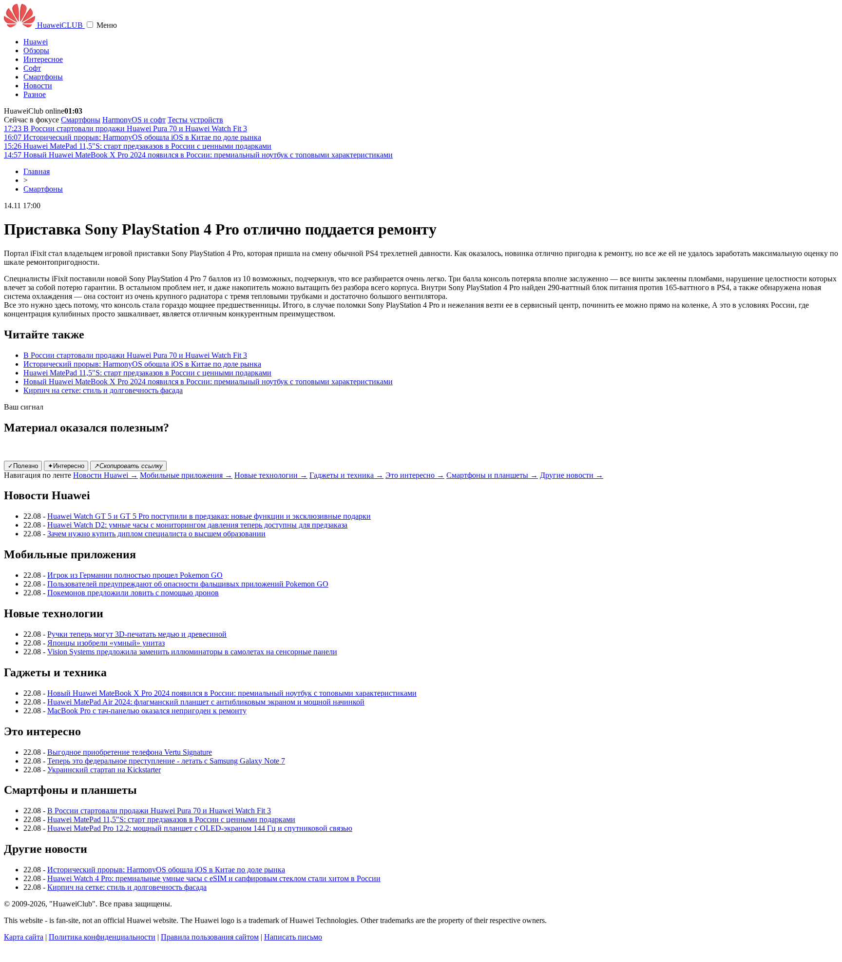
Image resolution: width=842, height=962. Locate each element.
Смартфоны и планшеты (492, 475)
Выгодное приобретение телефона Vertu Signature (129, 752)
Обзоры (36, 50)
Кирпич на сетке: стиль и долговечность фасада (103, 390)
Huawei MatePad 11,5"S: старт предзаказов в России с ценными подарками (147, 373)
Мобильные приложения (186, 475)
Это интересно (414, 475)
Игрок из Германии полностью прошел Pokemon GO (135, 575)
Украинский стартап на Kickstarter (104, 770)
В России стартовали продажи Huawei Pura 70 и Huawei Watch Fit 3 (135, 355)
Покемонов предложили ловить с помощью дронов (133, 593)
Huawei (35, 42)
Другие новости (571, 475)
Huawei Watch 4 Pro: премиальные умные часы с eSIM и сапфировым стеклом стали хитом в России (214, 878)
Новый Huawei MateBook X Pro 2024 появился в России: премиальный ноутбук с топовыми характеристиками (208, 381)
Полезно (23, 466)
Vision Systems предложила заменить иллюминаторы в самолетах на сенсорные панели (192, 652)
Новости (37, 85)
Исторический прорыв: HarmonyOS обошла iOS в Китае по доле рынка (142, 364)
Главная (36, 171)
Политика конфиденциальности (102, 937)
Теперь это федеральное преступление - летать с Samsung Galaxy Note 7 (166, 761)
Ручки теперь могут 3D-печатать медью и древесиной (137, 634)
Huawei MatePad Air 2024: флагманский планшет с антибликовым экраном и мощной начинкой (205, 702)
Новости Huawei (105, 475)
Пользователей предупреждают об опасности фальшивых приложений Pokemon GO (187, 584)
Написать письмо (293, 937)
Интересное (43, 59)
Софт (32, 68)
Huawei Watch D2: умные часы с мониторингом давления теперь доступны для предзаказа (197, 525)
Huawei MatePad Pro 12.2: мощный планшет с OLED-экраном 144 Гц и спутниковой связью (199, 828)
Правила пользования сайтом (210, 937)
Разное (34, 94)
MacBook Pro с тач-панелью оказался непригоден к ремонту (147, 711)
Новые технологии (270, 475)
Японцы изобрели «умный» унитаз (106, 643)
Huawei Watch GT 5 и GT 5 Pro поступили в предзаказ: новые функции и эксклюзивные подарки (209, 516)
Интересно (66, 466)
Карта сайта (23, 937)
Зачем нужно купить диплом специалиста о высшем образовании (156, 534)
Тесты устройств (195, 120)
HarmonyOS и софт (134, 120)
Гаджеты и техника (346, 475)
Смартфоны (43, 77)
